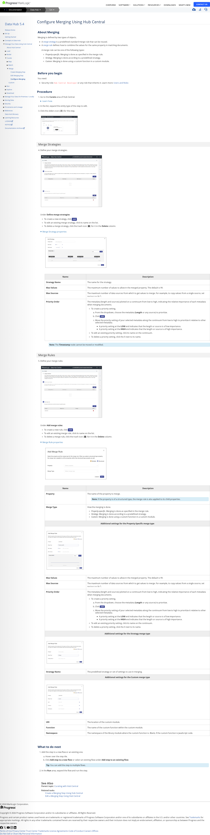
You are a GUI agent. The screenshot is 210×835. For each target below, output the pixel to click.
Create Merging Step (18, 72)
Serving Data (9, 100)
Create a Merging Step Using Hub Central (64, 793)
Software (124, 5)
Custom (11, 82)
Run (8, 86)
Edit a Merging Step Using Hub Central (62, 796)
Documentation (15, 10)
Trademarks (194, 817)
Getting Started (10, 37)
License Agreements (59, 831)
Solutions (138, 5)
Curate (9, 58)
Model (9, 54)
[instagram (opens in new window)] (12, 828)
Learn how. (47, 101)
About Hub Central (13, 47)
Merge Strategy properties (54, 231)
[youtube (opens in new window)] (8, 828)
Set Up (7, 33)
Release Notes (10, 30)
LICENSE (8, 121)
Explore (9, 89)
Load (8, 51)
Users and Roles (121, 82)
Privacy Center (19, 831)
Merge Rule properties (52, 442)
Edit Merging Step (17, 75)
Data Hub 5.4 (14, 24)
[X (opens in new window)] (5, 828)
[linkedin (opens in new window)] (15, 828)
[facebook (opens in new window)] (1, 828)
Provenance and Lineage (13, 107)
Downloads (170, 5)
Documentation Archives (14, 128)
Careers (88, 831)
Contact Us (201, 4)
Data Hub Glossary (11, 114)
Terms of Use (6, 831)
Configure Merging (18, 79)
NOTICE (8, 125)
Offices (95, 831)
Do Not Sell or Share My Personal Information (21, 833)
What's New (184, 5)
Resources (154, 5)
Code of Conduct (76, 831)
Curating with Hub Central (66, 786)
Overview (111, 5)
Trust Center (32, 831)
